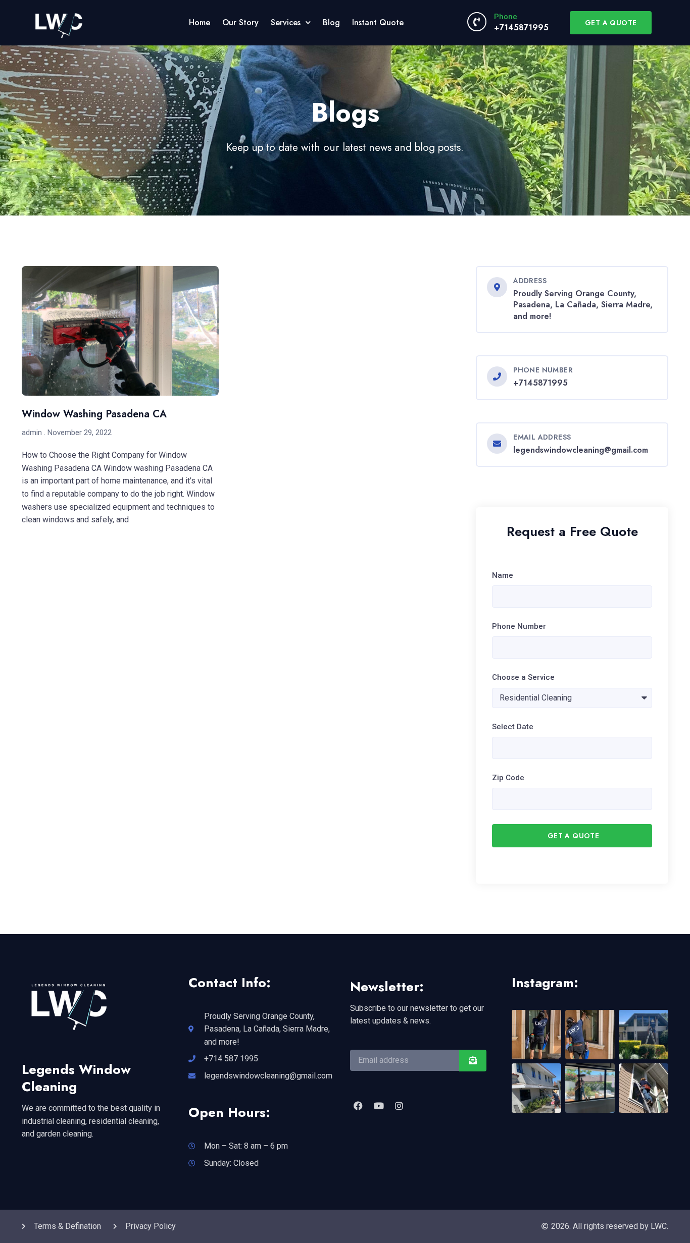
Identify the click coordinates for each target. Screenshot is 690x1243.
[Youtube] (378, 1106)
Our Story (240, 22)
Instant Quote (378, 22)
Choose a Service (523, 677)
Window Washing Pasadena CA (94, 414)
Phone (505, 16)
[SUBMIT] (472, 1060)
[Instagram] (399, 1106)
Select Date (512, 726)
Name (502, 575)
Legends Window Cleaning (76, 1078)
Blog (331, 22)
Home (199, 22)
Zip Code (508, 777)
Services (286, 22)
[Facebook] (358, 1106)
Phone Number (519, 626)
